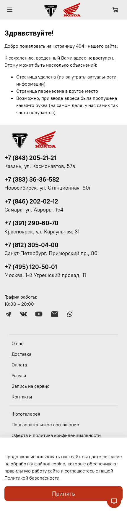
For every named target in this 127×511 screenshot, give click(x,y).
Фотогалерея (26, 414)
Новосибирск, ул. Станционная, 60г (47, 188)
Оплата (19, 365)
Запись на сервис (30, 386)
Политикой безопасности (31, 478)
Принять (63, 493)
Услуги (19, 375)
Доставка (21, 354)
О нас (17, 343)
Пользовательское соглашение (45, 424)
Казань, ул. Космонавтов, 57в (39, 166)
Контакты (22, 397)
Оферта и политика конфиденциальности (56, 435)
